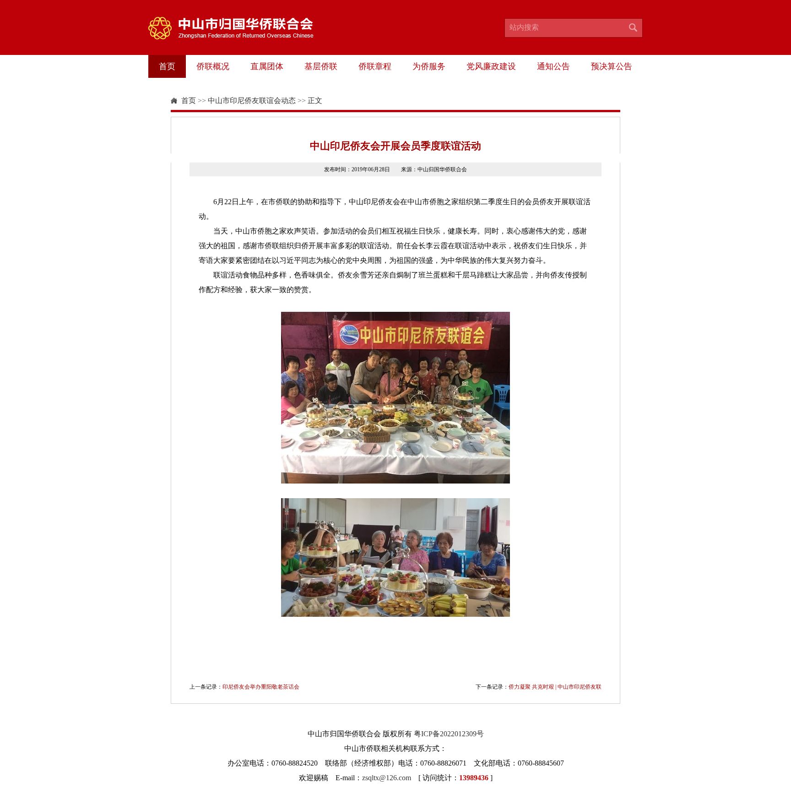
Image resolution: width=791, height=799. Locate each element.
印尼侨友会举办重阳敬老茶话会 (260, 687)
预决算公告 (611, 66)
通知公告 (553, 66)
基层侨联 (320, 66)
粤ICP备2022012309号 (449, 734)
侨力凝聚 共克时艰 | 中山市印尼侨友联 (555, 687)
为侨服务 (428, 66)
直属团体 (266, 66)
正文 (315, 100)
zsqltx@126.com (386, 778)
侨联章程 (374, 66)
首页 (167, 66)
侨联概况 (212, 66)
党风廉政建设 (491, 66)
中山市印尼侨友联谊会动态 (252, 100)
